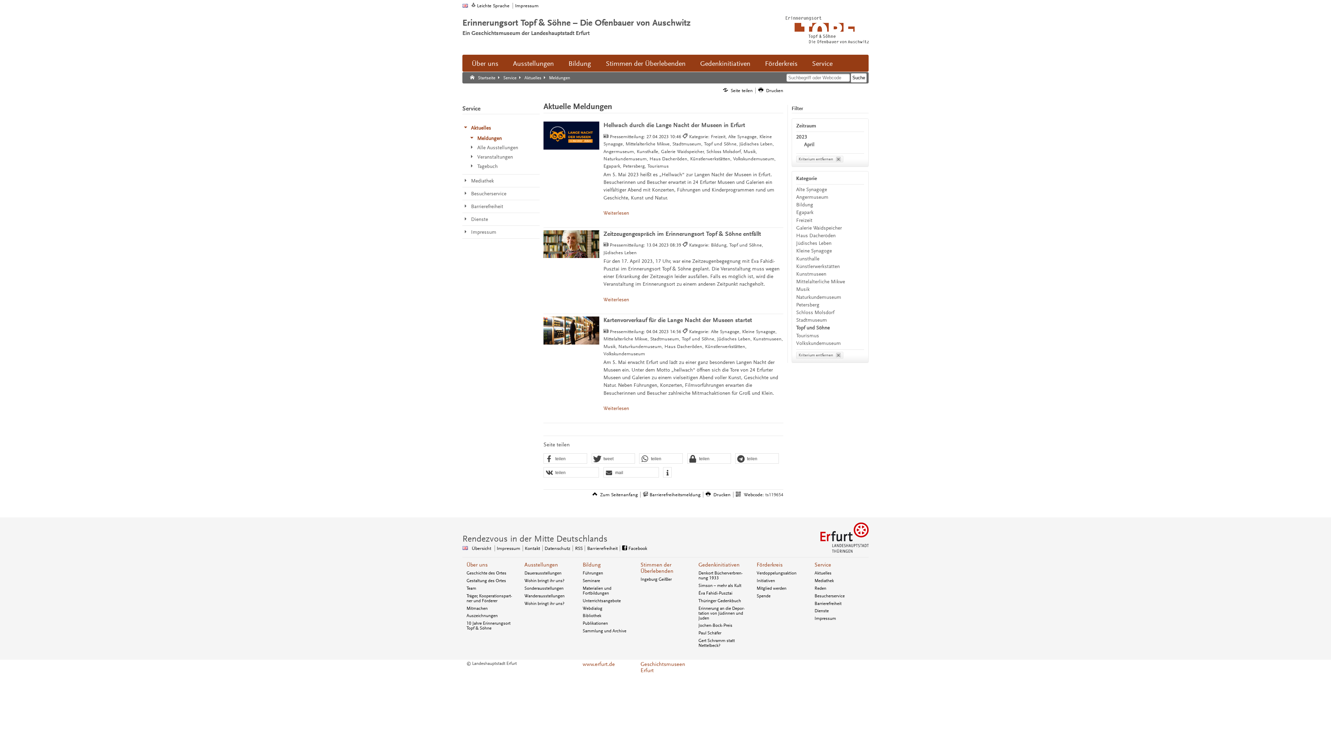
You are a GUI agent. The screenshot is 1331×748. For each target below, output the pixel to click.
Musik (803, 289)
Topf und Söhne (813, 328)
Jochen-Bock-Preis (715, 625)
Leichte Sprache (493, 5)
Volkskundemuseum (818, 343)
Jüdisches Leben (814, 243)
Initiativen (766, 580)
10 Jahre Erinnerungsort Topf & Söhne (489, 626)
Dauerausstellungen (543, 573)
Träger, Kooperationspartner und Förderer (489, 598)
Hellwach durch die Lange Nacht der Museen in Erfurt (674, 125)
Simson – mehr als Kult (719, 585)
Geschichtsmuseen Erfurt (663, 667)
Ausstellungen (533, 64)
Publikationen (595, 623)
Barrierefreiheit (602, 548)
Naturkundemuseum (818, 297)
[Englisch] (465, 6)
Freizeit (804, 220)
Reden (820, 588)
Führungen (593, 573)
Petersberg (807, 305)
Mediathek (824, 580)
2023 (801, 137)
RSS (579, 548)
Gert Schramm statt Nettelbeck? (716, 643)
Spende (764, 596)
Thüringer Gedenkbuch (719, 600)
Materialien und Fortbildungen (597, 591)
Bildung (579, 64)
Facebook (637, 548)
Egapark (805, 212)
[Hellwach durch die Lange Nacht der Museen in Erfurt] (571, 136)
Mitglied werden (771, 588)
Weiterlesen (616, 213)
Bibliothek (592, 615)
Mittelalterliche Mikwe (820, 282)
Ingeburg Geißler (656, 579)
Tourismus (807, 336)
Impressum (527, 5)
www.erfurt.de (599, 664)
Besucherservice (830, 596)
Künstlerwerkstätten (818, 266)
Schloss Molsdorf (815, 312)
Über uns (485, 64)
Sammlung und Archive (604, 631)
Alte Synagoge (811, 190)
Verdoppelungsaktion (777, 573)
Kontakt (532, 548)
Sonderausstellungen (544, 588)
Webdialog (592, 608)
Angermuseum (812, 197)
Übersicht (481, 548)
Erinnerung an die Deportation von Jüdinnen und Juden (721, 613)
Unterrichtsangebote (602, 600)
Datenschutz (557, 548)
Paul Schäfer (709, 633)
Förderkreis (781, 64)
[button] (565, 459)
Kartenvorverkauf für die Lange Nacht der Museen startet (677, 320)
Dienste (822, 610)
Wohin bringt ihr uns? (544, 580)
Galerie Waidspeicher (819, 228)
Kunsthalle (807, 259)
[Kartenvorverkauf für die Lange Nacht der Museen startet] (571, 331)
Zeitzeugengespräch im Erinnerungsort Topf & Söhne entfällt (682, 234)
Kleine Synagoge (814, 251)
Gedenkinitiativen (725, 64)
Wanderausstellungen (544, 596)
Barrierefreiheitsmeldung (675, 494)
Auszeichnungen (482, 615)
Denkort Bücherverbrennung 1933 (720, 575)
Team (471, 588)
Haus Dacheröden (816, 236)
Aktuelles (823, 573)
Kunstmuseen (811, 274)
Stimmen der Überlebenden (646, 64)
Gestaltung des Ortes (486, 580)
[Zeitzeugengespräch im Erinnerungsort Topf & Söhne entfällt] (571, 244)
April (809, 145)
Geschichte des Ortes (486, 573)
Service (822, 64)
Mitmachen (477, 608)
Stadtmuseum (811, 320)
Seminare (591, 580)
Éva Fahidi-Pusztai (715, 593)
